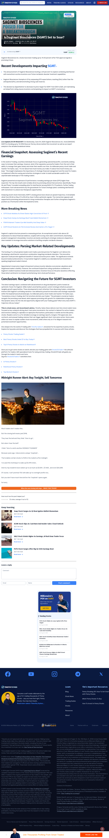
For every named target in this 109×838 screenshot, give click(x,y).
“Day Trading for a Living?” (39, 789)
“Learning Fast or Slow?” (32, 770)
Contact (105, 725)
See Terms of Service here (33, 747)
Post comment (64, 583)
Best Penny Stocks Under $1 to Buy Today (18, 339)
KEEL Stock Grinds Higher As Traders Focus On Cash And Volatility (53, 629)
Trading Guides (70, 701)
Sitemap (87, 825)
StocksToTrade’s (13, 357)
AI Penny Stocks (9, 362)
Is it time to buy (13, 51)
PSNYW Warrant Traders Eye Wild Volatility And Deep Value (24, 222)
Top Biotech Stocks (10, 372)
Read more (17, 516)
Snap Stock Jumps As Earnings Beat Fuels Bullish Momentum (25, 218)
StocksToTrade (57, 350)
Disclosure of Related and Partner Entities (72, 825)
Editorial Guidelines (85, 822)
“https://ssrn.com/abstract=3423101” (70, 811)
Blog (67, 692)
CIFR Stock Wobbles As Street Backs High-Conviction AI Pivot (25, 213)
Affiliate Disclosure (97, 822)
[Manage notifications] (102, 829)
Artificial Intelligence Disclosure (42, 825)
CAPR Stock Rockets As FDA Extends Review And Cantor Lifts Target (28, 227)
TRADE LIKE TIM (91, 835)
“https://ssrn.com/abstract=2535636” (70, 803)
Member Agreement (62, 822)
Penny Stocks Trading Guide (13, 334)
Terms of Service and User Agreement (17, 822)
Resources (69, 711)
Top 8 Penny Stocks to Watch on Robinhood (18, 345)
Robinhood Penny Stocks (12, 367)
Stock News (69, 696)
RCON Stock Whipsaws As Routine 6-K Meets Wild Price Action (53, 645)
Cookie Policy (55, 825)
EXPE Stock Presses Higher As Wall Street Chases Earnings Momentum (52, 653)
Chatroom (95, 725)
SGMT (52, 66)
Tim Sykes (15, 43)
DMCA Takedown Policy (25, 825)
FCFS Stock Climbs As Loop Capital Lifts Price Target (53, 622)
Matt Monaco (33, 43)
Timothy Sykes (36, 327)
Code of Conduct (74, 822)
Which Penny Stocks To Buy (92, 699)
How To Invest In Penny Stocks (93, 703)
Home (72, 725)
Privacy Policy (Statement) (36, 822)
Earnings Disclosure (50, 822)
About (67, 715)
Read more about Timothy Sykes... (30, 703)
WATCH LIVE (103, 2)
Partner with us (83, 725)
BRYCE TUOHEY (9, 41)
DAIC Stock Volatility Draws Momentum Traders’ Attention (54, 637)
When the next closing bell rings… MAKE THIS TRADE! (39, 488)
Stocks (67, 706)
